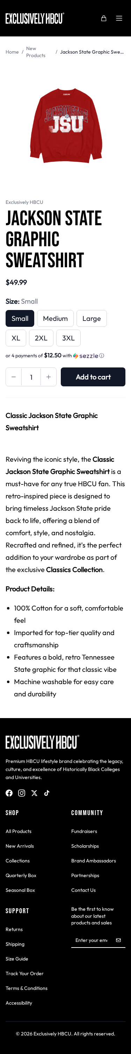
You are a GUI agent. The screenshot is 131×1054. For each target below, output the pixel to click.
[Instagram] (21, 793)
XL (16, 337)
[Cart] (103, 18)
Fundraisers (84, 831)
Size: (22, 301)
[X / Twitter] (34, 793)
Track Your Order (25, 973)
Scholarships (85, 846)
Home (12, 52)
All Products (18, 831)
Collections (18, 860)
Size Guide (17, 959)
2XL (41, 337)
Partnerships (85, 875)
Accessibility (19, 1003)
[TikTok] (46, 793)
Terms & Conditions (27, 988)
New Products (35, 51)
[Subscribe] (118, 940)
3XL (68, 337)
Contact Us (83, 890)
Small (20, 318)
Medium (55, 318)
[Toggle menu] (119, 18)
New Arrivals (20, 846)
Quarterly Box (21, 875)
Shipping (15, 944)
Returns (14, 929)
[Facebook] (9, 793)
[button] (65, 355)
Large (91, 318)
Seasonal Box (20, 890)
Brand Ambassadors (93, 860)
